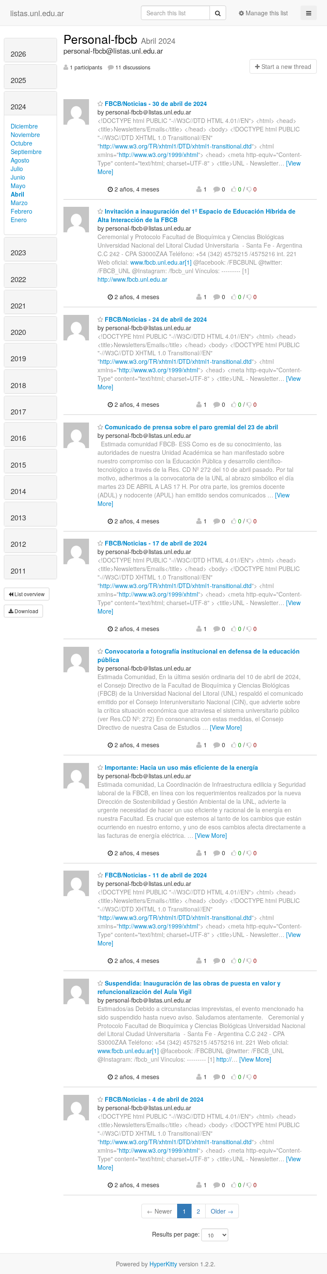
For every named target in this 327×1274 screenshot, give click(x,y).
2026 (18, 54)
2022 (18, 279)
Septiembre (26, 151)
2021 (18, 305)
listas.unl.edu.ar (37, 12)
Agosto (20, 160)
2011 (18, 571)
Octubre (21, 143)
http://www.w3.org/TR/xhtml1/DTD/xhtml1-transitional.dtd (176, 146)
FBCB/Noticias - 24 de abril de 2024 (155, 319)
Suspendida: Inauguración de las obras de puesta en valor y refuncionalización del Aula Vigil (189, 987)
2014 (18, 491)
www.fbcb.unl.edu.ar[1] (161, 262)
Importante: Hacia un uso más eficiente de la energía (180, 767)
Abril (17, 194)
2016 (18, 438)
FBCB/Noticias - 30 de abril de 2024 (155, 103)
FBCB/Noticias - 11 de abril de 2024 (155, 875)
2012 (18, 544)
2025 (18, 80)
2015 (18, 465)
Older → (222, 1211)
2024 (18, 106)
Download (25, 610)
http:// (224, 1059)
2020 (18, 332)
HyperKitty (163, 1264)
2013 (18, 517)
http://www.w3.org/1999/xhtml (158, 154)
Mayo (18, 185)
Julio (17, 168)
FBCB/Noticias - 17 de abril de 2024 (155, 543)
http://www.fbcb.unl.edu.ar (132, 279)
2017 (18, 411)
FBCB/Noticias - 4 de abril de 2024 (153, 1099)
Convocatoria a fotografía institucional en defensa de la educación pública (199, 655)
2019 (18, 358)
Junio (18, 177)
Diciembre (24, 126)
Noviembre (25, 134)
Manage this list (266, 13)
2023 (18, 252)
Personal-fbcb (102, 38)
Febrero (21, 211)
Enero (19, 219)
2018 (18, 385)
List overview (29, 593)
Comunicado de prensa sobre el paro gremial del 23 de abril (190, 427)
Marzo (19, 202)
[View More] (226, 727)
